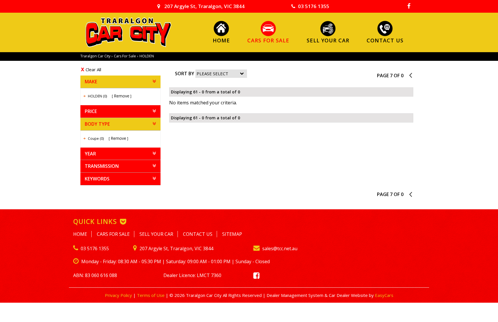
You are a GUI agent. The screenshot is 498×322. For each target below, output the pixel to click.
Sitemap (232, 234)
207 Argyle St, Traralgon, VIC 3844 (204, 6)
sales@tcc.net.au (279, 248)
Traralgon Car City (95, 56)
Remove (121, 96)
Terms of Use (151, 295)
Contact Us (385, 40)
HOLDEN (146, 56)
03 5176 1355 (313, 6)
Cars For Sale (268, 40)
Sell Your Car (328, 40)
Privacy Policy (119, 295)
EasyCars (384, 295)
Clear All (93, 69)
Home (221, 40)
